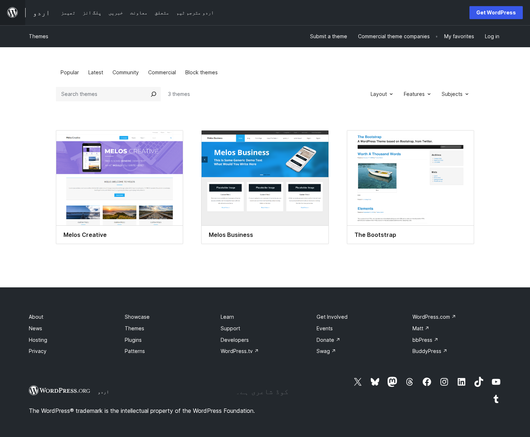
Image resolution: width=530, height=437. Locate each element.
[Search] (153, 94)
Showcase (137, 317)
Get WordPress (496, 12)
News (35, 328)
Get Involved (332, 317)
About (36, 317)
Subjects (452, 94)
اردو (103, 391)
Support (230, 328)
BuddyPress (429, 351)
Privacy (38, 351)
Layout (379, 94)
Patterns (135, 351)
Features (414, 94)
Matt (420, 328)
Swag (326, 351)
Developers (235, 340)
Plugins (133, 340)
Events (325, 328)
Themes (38, 36)
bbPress (425, 340)
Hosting (38, 340)
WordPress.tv (240, 351)
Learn (227, 317)
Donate (328, 340)
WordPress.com (434, 317)
